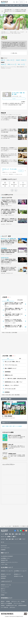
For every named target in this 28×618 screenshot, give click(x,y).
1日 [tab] (8, 358)
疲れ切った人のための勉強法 (14, 435)
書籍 (14, 536)
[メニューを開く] (26, 2)
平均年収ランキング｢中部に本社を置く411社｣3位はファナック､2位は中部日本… (14, 320)
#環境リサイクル (11, 64)
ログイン (21, 2)
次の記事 (23, 101)
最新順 (6, 5)
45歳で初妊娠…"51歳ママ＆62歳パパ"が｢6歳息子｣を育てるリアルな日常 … (13, 315)
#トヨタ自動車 (18, 426)
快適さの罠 (10, 444)
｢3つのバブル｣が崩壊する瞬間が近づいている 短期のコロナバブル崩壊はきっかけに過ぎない (9, 118)
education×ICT (4, 545)
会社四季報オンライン (5, 558)
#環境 (2, 60)
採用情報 (8, 601)
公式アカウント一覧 (15, 601)
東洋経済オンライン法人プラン (7, 570)
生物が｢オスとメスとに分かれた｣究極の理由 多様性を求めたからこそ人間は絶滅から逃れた (9, 155)
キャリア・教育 (8, 526)
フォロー (14, 98)
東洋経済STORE (4, 560)
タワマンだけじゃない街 (10, 388)
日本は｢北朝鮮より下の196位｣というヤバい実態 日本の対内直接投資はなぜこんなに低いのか (9, 137)
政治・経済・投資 (10, 539)
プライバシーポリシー (18, 603)
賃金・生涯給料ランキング (10, 368)
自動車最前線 (8, 371)
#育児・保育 (12, 426)
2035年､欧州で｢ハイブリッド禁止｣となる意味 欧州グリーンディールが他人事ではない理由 (9, 162)
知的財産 (2, 605)
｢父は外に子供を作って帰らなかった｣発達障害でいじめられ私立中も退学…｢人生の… (14, 304)
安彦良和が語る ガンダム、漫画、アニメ (13, 381)
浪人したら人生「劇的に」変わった (12, 361)
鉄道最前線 (7, 392)
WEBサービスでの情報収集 (6, 603)
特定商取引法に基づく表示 (11, 605)
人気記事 (4, 297)
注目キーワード (6, 422)
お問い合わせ (12, 607)
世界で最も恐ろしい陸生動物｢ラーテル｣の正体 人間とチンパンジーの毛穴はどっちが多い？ (9, 149)
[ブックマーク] (12, 190)
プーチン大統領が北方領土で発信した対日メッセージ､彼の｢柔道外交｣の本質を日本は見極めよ (9, 260)
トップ (2, 5)
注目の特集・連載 (6, 398)
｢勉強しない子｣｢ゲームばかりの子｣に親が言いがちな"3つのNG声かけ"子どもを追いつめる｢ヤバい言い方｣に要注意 (8, 269)
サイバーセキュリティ (5, 547)
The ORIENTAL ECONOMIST (7, 556)
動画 (21, 5)
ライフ (23, 539)
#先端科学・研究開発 (20, 60)
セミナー (3, 536)
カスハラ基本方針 (4, 607)
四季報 (8, 536)
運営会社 (2, 601)
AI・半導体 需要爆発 (7, 416)
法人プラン (3, 590)
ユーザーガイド (4, 592)
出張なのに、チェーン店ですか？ (12, 385)
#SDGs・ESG (9, 60)
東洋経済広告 (3, 576)
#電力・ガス (20, 64)
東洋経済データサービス (6, 574)
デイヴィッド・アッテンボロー (9, 170)
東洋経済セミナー (17, 574)
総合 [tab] (8, 299)
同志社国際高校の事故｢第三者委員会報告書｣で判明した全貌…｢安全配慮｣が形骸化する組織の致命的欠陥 (9, 251)
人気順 (17, 5)
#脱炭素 (2, 64)
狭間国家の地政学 (12, 453)
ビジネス (3, 539)
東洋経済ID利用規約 (22, 605)
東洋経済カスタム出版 (18, 576)
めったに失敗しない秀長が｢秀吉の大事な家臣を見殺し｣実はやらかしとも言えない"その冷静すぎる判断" (9, 241)
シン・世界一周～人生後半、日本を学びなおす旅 (15, 378)
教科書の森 (3, 578)
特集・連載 (12, 5)
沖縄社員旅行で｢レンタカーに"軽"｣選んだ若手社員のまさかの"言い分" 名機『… (14, 326)
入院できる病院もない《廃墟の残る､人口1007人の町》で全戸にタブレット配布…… (13, 309)
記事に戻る (2, 11)
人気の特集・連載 (7, 355)
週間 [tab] (20, 358)
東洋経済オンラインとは (6, 584)
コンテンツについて (5, 586)
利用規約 (2, 594)
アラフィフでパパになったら (11, 365)
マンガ (25, 5)
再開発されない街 (8, 375)
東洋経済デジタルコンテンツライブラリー (9, 562)
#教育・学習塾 (5, 426)
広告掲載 (23, 601)
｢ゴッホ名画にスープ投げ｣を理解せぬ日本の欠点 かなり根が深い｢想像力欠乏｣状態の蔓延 (9, 131)
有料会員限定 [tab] (20, 299)
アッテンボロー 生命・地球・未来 (18, 93)
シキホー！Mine (4, 564)
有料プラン (3, 588)
